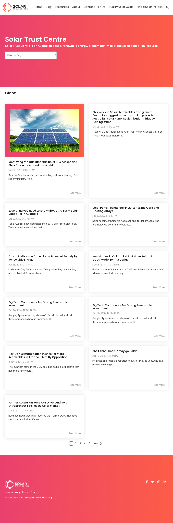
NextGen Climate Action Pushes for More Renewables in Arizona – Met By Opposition (37, 355)
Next (96, 443)
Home (38, 7)
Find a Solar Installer (150, 7)
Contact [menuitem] (34, 492)
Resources (62, 7)
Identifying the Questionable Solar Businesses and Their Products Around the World (42, 163)
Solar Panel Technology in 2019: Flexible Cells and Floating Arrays (125, 209)
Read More (75, 193)
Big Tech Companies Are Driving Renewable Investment (38, 303)
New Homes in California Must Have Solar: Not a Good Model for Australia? (124, 258)
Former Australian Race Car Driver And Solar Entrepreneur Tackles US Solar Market (38, 404)
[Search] (167, 7)
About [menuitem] (25, 492)
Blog (49, 7)
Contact (89, 7)
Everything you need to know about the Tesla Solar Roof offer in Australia (43, 212)
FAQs (101, 7)
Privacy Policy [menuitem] (12, 492)
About (76, 7)
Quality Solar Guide (120, 7)
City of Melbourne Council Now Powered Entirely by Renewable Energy (43, 258)
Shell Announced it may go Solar (114, 351)
